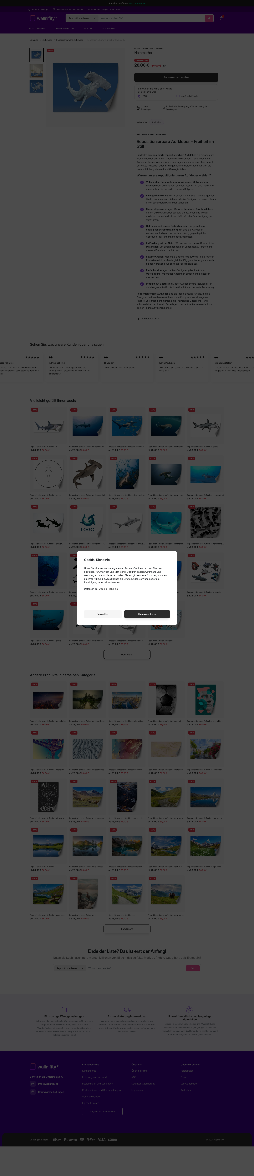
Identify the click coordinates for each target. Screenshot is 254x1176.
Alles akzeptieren (147, 614)
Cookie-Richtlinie (108, 588)
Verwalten (102, 614)
